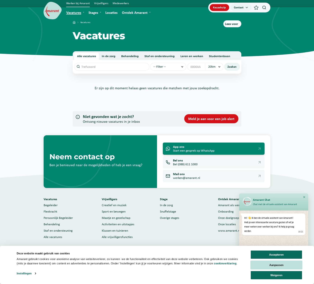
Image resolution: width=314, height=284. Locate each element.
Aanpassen (276, 265)
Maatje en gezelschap (116, 218)
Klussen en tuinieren (115, 230)
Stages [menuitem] (93, 12)
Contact (238, 7)
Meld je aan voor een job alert (211, 118)
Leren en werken (191, 56)
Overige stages (169, 218)
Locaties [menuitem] (111, 12)
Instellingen (24, 273)
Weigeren (276, 275)
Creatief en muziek (114, 205)
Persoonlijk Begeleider (58, 218)
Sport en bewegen (114, 211)
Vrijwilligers (101, 3)
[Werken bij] (52, 10)
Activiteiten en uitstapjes (118, 224)
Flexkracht (50, 211)
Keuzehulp (219, 7)
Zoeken (232, 67)
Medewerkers (121, 3)
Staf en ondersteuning (159, 56)
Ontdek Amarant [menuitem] (135, 12)
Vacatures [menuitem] (73, 12)
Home (74, 22)
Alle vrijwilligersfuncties (117, 237)
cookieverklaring (225, 263)
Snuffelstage (168, 211)
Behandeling (130, 56)
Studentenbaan (219, 56)
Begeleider (51, 205)
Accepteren (276, 254)
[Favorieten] (256, 7)
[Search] (264, 7)
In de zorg (108, 56)
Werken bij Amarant (78, 3)
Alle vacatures (86, 56)
